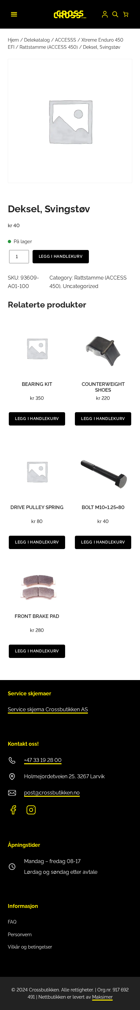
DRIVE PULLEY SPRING (36, 507)
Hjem (13, 40)
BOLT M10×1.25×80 (103, 507)
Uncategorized (80, 286)
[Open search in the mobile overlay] (115, 14)
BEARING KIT (37, 384)
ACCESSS (65, 40)
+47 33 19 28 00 (43, 760)
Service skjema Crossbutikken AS (48, 709)
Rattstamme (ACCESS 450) (49, 47)
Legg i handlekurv (61, 256)
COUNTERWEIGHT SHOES (103, 387)
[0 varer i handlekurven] (125, 14)
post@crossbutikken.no (52, 793)
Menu (13, 13)
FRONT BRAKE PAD (37, 616)
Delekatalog (37, 40)
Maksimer (102, 997)
